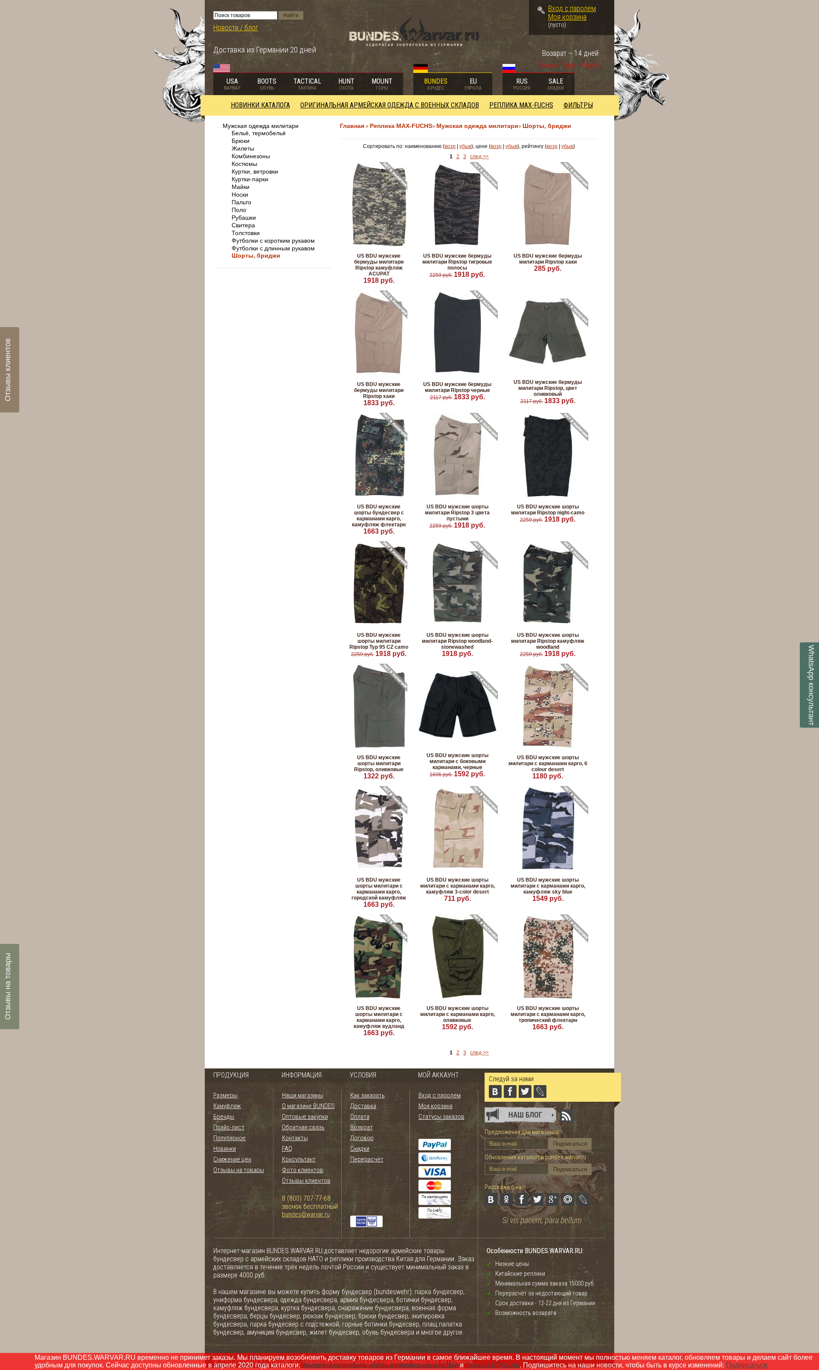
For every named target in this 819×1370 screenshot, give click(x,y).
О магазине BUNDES (308, 1106)
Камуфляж (227, 1106)
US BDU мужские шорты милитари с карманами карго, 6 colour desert (547, 763)
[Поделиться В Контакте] (491, 1199)
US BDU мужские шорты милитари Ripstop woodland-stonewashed (457, 641)
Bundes (435, 84)
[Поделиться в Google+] (552, 1199)
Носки (240, 194)
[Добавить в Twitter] (537, 1199)
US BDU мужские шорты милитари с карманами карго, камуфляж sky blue (548, 886)
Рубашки (244, 217)
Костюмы (244, 163)
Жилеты (243, 148)
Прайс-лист (228, 1127)
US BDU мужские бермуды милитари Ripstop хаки (548, 259)
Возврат (361, 1127)
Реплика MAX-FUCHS (521, 105)
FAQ (287, 1148)
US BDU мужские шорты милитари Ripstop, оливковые (379, 763)
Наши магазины (302, 1095)
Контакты (295, 1138)
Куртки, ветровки (255, 171)
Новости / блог (235, 27)
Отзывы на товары (238, 1170)
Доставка (363, 1106)
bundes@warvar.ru (306, 1214)
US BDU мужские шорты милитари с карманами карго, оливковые (457, 1014)
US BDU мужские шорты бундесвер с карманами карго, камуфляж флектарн (379, 516)
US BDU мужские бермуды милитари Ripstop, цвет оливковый (548, 388)
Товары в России (492, 1365)
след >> (479, 157)
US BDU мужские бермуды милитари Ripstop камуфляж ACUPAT (379, 265)
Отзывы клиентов (306, 1180)
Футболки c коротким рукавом (273, 240)
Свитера (243, 225)
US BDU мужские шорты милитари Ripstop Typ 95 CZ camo (378, 641)
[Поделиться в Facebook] (521, 1199)
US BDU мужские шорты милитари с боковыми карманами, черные (457, 761)
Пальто (241, 202)
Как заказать (367, 1095)
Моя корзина (567, 17)
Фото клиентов (302, 1170)
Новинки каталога (260, 105)
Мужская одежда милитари (261, 125)
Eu (473, 84)
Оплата (359, 1116)
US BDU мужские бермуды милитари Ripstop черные (457, 387)
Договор (362, 1138)
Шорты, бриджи (256, 255)
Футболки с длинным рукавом (273, 248)
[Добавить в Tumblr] (491, 1214)
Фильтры (578, 105)
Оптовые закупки (305, 1116)
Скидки (359, 1148)
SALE (555, 84)
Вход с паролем (572, 8)
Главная (352, 126)
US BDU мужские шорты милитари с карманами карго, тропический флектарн (548, 1014)
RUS (521, 84)
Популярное (229, 1138)
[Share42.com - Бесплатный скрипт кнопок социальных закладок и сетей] (506, 1214)
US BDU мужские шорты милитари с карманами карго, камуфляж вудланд (379, 1017)
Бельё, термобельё (259, 133)
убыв (465, 146)
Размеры (225, 1095)
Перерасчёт (366, 1159)
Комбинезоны (251, 156)
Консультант (299, 1159)
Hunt (346, 84)
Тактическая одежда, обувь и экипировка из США (380, 1365)
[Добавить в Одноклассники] (506, 1199)
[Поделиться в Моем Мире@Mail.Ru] (567, 1199)
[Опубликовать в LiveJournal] (583, 1199)
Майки (241, 186)
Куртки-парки (250, 179)
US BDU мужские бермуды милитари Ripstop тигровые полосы (457, 262)
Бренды (223, 1116)
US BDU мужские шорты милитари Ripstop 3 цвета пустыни (457, 513)
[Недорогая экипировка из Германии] (414, 44)
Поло (239, 209)
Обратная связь (303, 1127)
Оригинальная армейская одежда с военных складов (389, 105)
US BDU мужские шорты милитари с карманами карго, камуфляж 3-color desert (457, 886)
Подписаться (746, 1365)
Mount (382, 84)
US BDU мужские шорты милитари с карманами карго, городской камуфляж (378, 889)
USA (232, 84)
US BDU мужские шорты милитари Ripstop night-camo (547, 510)
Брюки (241, 140)
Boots (266, 84)
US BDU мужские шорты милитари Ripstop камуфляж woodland (547, 641)
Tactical (307, 84)
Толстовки (246, 232)
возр (450, 146)
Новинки (224, 1148)
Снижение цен (232, 1159)
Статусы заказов (441, 1116)
